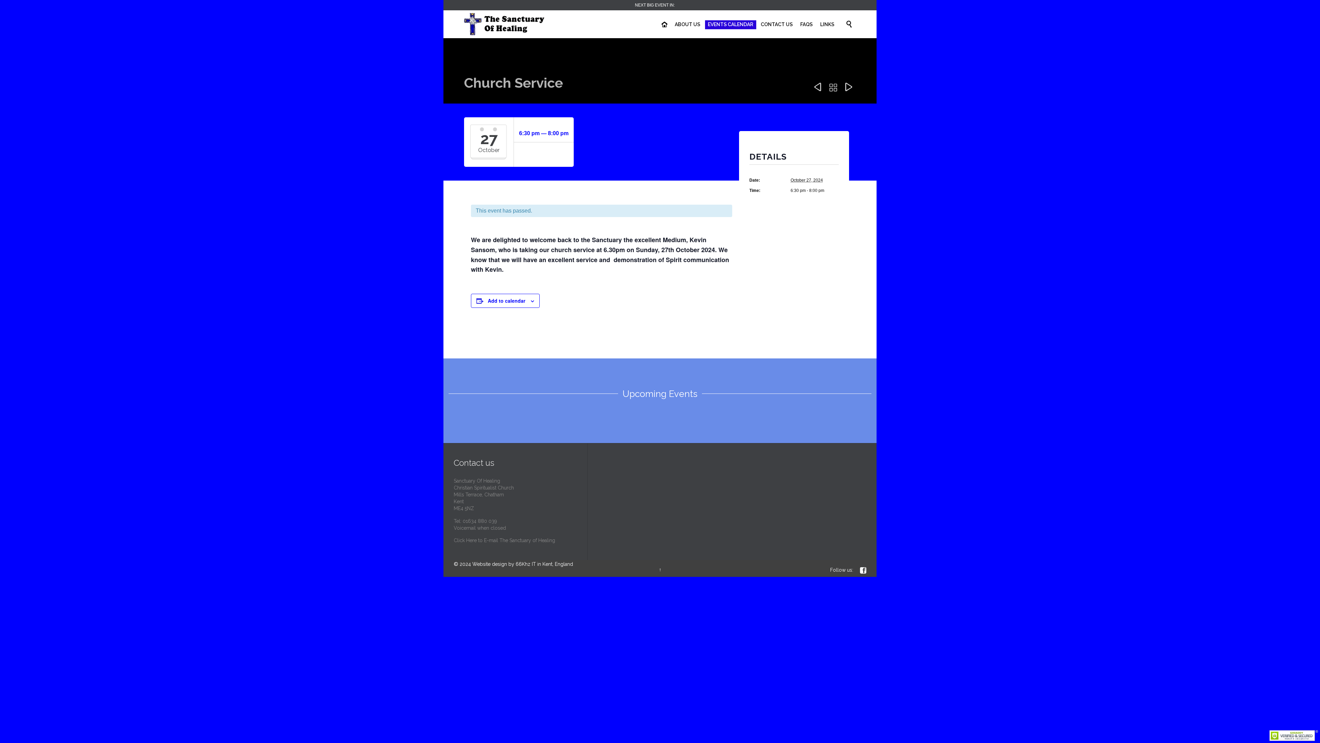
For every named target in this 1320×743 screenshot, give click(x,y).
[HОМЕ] (664, 24)
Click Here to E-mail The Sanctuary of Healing (504, 540)
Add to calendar (506, 300)
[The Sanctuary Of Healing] (515, 24)
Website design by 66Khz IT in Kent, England (522, 564)
